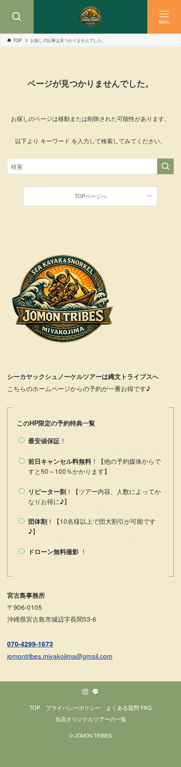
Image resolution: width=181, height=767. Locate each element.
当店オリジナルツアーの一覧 (90, 719)
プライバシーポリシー (73, 708)
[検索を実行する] (165, 166)
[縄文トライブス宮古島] (90, 17)
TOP (34, 708)
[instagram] (85, 692)
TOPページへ (91, 196)
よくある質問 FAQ (129, 708)
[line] (95, 692)
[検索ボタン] (17, 17)
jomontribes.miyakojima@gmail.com (59, 655)
